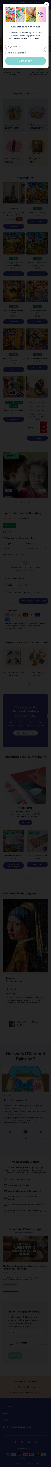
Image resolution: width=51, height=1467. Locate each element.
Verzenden (25, 61)
